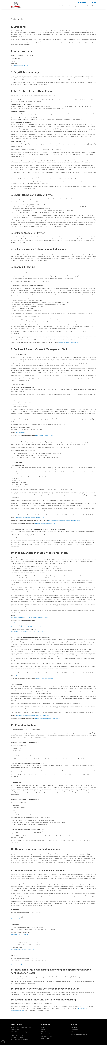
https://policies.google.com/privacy (44, 678)
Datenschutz (74, 1029)
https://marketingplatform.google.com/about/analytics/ (30, 517)
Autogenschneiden (77, 6)
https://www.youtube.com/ (22, 675)
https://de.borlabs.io (21, 432)
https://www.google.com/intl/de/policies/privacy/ (47, 718)
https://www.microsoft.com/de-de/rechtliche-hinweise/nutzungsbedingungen (30, 626)
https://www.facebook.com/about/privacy (21, 918)
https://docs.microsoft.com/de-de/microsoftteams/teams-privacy (28, 631)
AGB (72, 1032)
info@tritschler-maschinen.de (19, 1039)
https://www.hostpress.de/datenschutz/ (68, 342)
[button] (3, 1042)
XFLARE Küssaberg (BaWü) (88, 3)
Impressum (74, 1027)
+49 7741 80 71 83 (17, 1035)
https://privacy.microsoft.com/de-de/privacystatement (25, 622)
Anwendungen (87, 6)
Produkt (52, 6)
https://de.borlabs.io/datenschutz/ (44, 435)
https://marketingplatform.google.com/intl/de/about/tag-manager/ (33, 715)
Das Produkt (44, 1029)
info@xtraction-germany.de (21, 65)
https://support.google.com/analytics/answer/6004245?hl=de (64, 520)
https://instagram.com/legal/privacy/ (20, 934)
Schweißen (58, 6)
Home (42, 1027)
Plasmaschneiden (66, 6)
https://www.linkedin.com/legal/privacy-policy (22, 949)
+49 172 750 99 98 (18, 1037)
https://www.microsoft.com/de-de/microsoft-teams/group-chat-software (29, 617)
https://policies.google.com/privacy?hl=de (46, 523)
